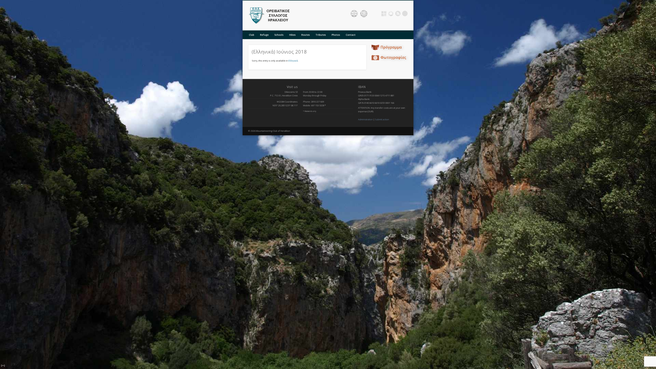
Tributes (321, 34)
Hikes (292, 34)
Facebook (377, 13)
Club (251, 34)
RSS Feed (398, 13)
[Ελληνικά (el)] (364, 14)
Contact (351, 34)
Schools (278, 34)
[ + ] (3, 365)
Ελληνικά (293, 60)
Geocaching (384, 13)
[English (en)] (354, 14)
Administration (365, 119)
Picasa (391, 13)
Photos (336, 34)
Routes (305, 34)
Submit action (382, 119)
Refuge (264, 34)
